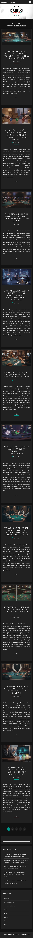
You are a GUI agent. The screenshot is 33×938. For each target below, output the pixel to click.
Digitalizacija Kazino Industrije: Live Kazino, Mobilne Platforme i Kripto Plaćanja (16, 295)
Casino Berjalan (8, 2)
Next (24, 829)
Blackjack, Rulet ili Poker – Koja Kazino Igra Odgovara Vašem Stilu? (16, 217)
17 (20, 829)
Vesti (5, 921)
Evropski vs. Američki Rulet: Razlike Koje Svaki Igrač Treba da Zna (16, 610)
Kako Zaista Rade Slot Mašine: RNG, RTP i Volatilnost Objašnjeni (16, 450)
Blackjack (6, 898)
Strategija (7, 917)
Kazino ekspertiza (9, 902)
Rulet (5, 913)
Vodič (5, 924)
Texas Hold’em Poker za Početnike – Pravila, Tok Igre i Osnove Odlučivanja (16, 531)
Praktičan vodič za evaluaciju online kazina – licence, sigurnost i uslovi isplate (16, 135)
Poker (5, 910)
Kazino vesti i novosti (10, 906)
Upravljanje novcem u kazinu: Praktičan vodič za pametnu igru (16, 374)
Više (17, 98)
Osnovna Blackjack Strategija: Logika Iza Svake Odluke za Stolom (16, 689)
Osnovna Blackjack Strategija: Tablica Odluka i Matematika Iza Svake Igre (16, 54)
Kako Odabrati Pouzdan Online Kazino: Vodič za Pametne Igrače (16, 770)
